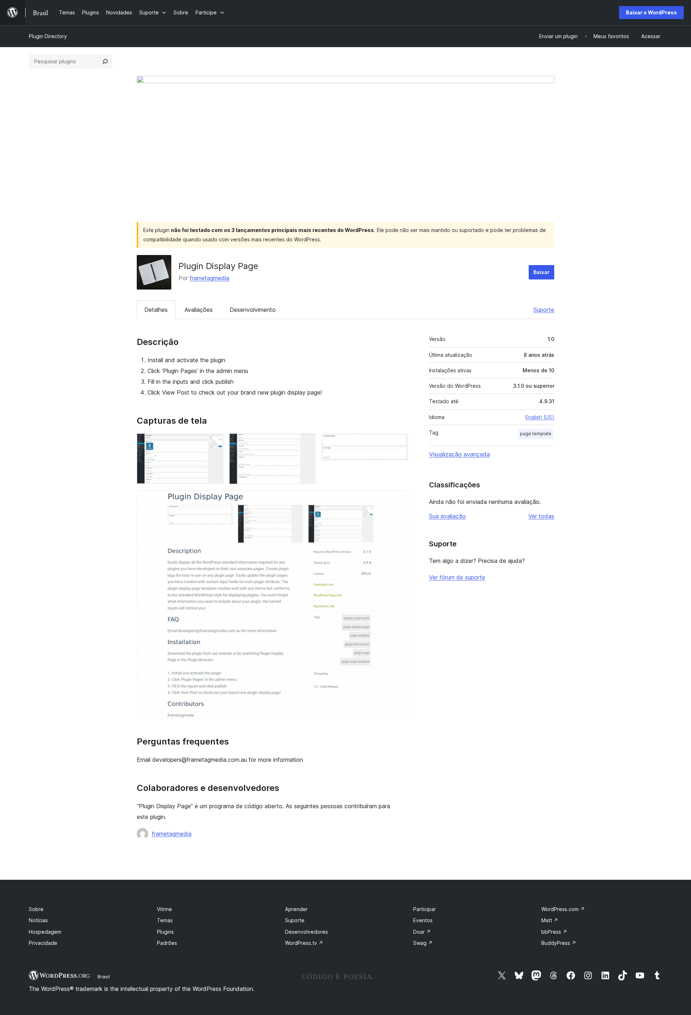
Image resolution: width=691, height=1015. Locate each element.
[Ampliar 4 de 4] (398, 499)
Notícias (38, 920)
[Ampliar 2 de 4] (306, 443)
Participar (424, 909)
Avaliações (199, 309)
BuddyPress (558, 943)
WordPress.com (563, 909)
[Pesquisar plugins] (105, 61)
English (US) (539, 417)
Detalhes (156, 309)
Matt (549, 920)
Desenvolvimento (253, 309)
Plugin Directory (48, 36)
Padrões (167, 943)
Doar (422, 932)
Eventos (423, 920)
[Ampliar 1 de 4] (213, 443)
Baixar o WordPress (651, 12)
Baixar (541, 272)
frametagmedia (209, 278)
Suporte (543, 309)
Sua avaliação (447, 516)
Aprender (296, 909)
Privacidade (43, 943)
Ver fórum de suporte (457, 577)
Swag (423, 943)
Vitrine (164, 909)
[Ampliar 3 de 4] (398, 443)
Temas (165, 920)
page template (535, 433)
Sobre (36, 909)
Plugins (165, 932)
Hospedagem (45, 932)
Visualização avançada (459, 454)
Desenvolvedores (306, 932)
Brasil (104, 976)
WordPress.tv (304, 943)
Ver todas (541, 516)
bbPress (554, 932)
